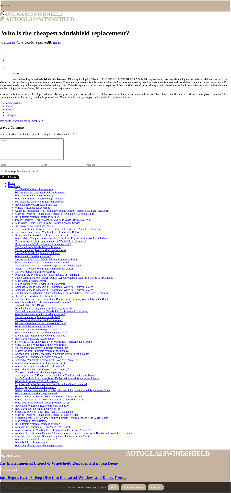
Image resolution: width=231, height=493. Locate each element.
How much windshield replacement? (34, 338)
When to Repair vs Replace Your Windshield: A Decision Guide (49, 396)
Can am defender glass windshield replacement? (40, 250)
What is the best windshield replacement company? (42, 350)
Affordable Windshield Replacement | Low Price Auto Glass (47, 359)
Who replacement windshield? (31, 420)
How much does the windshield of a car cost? (39, 408)
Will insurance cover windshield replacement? (39, 201)
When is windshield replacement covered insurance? (43, 302)
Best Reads (14, 186)
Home (11, 183)
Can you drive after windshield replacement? (39, 320)
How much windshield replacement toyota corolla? (42, 262)
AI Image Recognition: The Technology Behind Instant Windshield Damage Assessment (62, 210)
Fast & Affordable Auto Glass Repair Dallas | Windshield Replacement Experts (57, 378)
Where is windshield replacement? (33, 256)
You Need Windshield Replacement (34, 189)
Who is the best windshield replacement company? (42, 369)
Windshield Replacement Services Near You (38, 356)
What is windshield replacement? (32, 207)
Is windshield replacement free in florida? (37, 216)
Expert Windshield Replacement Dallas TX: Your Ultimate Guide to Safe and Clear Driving (64, 277)
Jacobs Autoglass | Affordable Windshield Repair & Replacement (49, 399)
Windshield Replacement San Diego (34, 326)
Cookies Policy (98, 487)
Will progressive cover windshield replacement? (40, 192)
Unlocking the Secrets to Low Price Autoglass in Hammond (47, 274)
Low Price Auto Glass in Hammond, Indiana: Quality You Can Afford (52, 436)
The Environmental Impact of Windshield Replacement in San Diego (51, 311)
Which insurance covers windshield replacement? (41, 283)
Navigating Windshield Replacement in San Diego (42, 405)
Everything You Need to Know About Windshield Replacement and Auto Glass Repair (61, 417)
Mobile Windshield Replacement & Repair (37, 253)
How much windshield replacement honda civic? (41, 332)
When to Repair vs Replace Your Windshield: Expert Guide (46, 414)
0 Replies (56, 42)
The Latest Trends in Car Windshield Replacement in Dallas (47, 232)
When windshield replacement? (31, 280)
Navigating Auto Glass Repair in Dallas (36, 204)
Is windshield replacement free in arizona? (37, 423)
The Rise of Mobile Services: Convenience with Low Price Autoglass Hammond (58, 229)
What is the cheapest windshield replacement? (39, 366)
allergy (9, 109)
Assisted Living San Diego (29, 305)
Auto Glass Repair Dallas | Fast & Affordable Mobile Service (47, 222)
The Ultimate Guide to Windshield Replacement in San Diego (48, 265)
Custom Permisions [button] (133, 487)
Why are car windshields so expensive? (36, 439)
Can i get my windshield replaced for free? (37, 296)
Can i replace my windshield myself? (34, 226)
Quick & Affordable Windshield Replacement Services (44, 268)
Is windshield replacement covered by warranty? (40, 335)
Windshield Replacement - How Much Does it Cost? (43, 426)
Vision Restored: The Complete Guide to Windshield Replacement (50, 241)
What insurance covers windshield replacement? (40, 363)
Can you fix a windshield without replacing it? (39, 372)
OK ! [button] (113, 487)
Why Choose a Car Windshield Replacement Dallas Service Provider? (52, 430)
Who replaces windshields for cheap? (35, 195)
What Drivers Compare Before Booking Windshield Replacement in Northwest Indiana (61, 238)
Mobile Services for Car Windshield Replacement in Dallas (46, 259)
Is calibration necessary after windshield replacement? (43, 308)
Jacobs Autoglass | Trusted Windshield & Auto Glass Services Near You (53, 219)
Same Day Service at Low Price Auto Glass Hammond (44, 411)
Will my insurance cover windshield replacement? (41, 347)
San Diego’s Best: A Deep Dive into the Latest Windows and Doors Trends (55, 375)
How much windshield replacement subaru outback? (43, 244)
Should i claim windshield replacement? (36, 329)
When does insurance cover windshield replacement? (43, 402)
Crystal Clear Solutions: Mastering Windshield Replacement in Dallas (52, 353)
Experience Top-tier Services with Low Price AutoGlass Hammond (51, 384)
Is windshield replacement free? (32, 442)
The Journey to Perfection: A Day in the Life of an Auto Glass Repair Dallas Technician (62, 293)
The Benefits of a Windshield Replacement (38, 247)
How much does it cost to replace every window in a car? (45, 235)
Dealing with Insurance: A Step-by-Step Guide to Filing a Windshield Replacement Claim (62, 390)
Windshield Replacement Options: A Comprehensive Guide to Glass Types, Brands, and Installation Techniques (74, 433)
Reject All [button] (155, 487)
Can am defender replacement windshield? (37, 317)
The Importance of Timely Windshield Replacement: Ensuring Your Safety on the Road (61, 299)
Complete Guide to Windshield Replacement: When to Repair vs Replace (54, 286)
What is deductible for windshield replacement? (40, 314)
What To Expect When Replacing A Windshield (40, 344)
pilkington (11, 115)
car (7, 112)
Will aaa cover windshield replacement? (36, 393)
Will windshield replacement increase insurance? (40, 323)
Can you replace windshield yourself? (35, 271)
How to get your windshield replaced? (35, 387)
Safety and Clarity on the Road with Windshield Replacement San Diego (54, 341)
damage (10, 106)
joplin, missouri (14, 103)
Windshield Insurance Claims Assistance (36, 381)
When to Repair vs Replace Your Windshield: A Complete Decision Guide (54, 213)
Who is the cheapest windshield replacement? (39, 198)
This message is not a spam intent (20, 171)
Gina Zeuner (8, 42)
